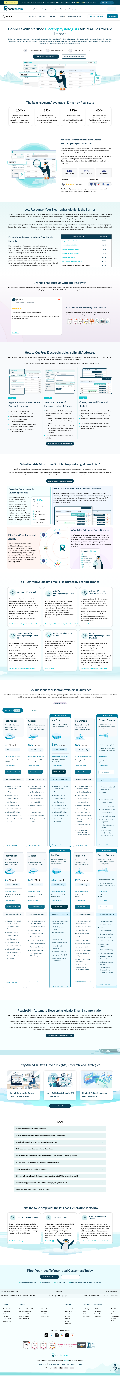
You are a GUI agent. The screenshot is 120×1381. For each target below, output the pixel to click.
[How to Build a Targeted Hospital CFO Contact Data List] (60, 1089)
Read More (15, 333)
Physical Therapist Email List (70, 249)
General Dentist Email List (69, 245)
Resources (72, 9)
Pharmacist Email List (68, 257)
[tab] (12, 710)
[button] (11, 2)
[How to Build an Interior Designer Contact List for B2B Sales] (23, 1089)
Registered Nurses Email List (70, 241)
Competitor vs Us (74, 16)
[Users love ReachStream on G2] (26, 1349)
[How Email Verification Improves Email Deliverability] (96, 1089)
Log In (111, 9)
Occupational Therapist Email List (72, 261)
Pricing (52, 16)
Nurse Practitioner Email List (70, 253)
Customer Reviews (59, 9)
